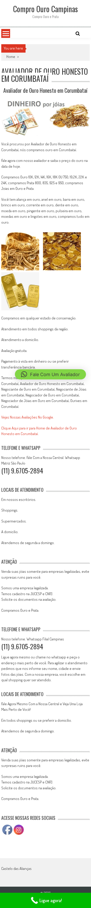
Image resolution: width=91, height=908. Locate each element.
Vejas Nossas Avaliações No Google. (27, 417)
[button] (50, 374)
